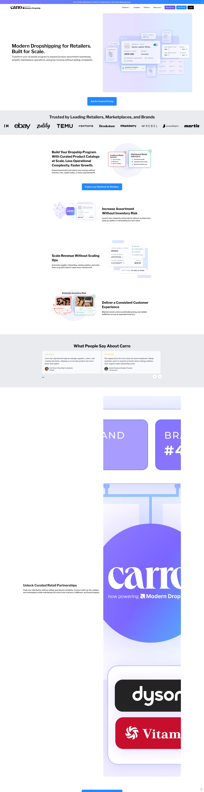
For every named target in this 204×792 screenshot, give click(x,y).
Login (191, 7)
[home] (25, 7)
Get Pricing (181, 7)
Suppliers (137, 7)
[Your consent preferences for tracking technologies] (201, 789)
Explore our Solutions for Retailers (102, 187)
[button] (126, 7)
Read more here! (125, 2)
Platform (147, 7)
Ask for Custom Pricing (102, 101)
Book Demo (170, 7)
